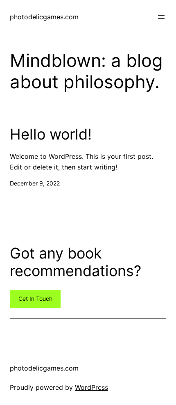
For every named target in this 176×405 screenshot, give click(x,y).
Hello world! (51, 134)
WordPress (91, 387)
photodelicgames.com (44, 17)
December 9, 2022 (35, 183)
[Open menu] (161, 17)
